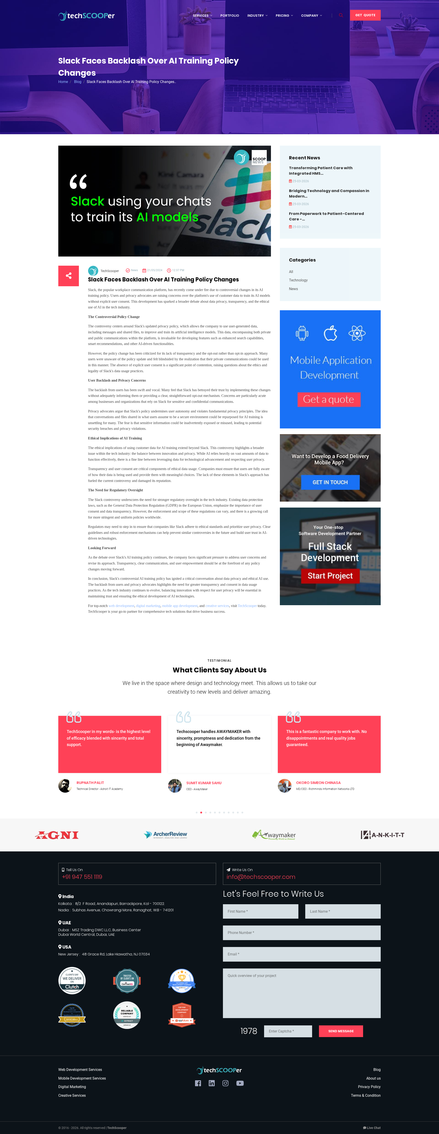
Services (201, 15)
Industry (255, 15)
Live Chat (373, 1128)
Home (63, 82)
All (291, 272)
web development (121, 606)
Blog (77, 82)
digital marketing (148, 606)
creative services (217, 606)
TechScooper (247, 606)
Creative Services (72, 1095)
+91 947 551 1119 (82, 877)
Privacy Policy (369, 1087)
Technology (298, 280)
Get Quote (365, 15)
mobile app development (180, 606)
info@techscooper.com (261, 877)
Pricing (282, 15)
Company (309, 15)
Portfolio (229, 15)
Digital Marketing (72, 1087)
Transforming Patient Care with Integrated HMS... (321, 170)
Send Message (341, 1031)
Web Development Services (80, 1069)
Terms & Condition (366, 1095)
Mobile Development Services (82, 1078)
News (293, 289)
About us (373, 1078)
